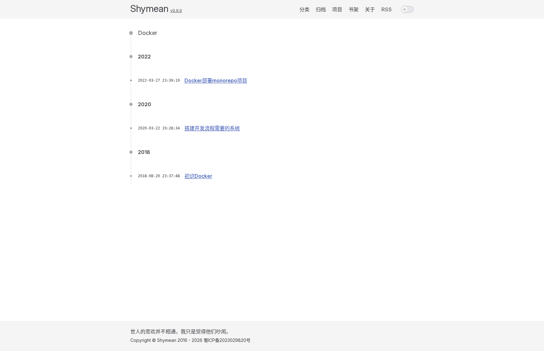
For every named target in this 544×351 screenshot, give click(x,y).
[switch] (407, 9)
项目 (337, 9)
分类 (304, 9)
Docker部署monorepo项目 (215, 80)
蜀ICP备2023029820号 (227, 340)
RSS (386, 9)
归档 (321, 9)
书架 (353, 9)
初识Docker (198, 176)
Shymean (149, 8)
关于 (370, 9)
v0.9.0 (176, 10)
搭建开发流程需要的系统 (212, 128)
